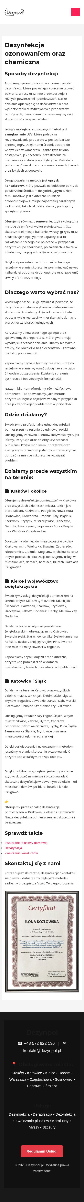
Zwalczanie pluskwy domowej (26, 843)
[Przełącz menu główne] (75, 12)
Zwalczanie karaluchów (21, 853)
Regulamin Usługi (42, 1151)
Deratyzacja (13, 848)
